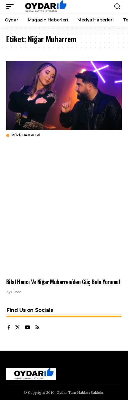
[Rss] (37, 327)
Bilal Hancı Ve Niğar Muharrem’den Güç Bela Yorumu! (63, 282)
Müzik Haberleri (25, 135)
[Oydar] (43, 6)
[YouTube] (27, 327)
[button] (11, 6)
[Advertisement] (64, 208)
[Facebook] (9, 327)
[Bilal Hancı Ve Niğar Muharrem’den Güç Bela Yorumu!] (64, 95)
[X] (17, 327)
